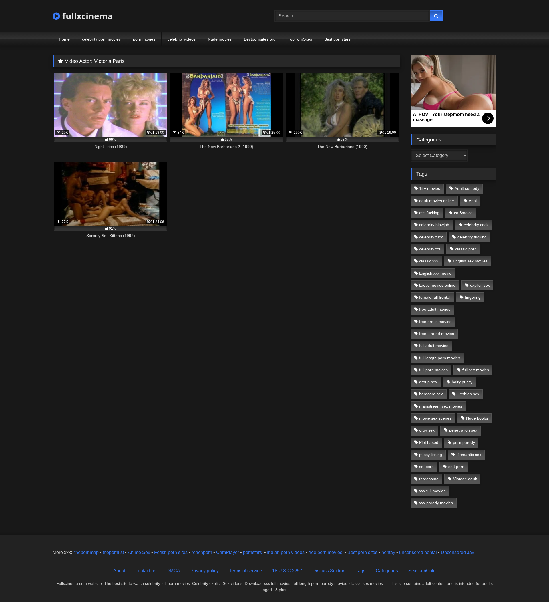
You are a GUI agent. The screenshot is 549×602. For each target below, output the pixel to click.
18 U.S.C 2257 (287, 570)
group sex (428, 382)
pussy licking (430, 454)
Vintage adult (465, 479)
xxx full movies (432, 491)
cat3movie (463, 212)
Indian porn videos (286, 552)
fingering (473, 297)
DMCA (173, 570)
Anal (473, 200)
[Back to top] (531, 585)
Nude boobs (477, 418)
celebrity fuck (431, 237)
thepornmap (86, 552)
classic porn (466, 249)
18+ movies (429, 188)
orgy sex (427, 430)
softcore (426, 466)
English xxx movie (435, 273)
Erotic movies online (437, 285)
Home (64, 39)
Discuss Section (329, 570)
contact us (146, 570)
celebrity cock (476, 224)
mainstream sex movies (440, 406)
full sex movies (475, 370)
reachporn (202, 552)
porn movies (144, 39)
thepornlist (114, 552)
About (119, 570)
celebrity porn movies (101, 39)
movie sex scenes (435, 418)
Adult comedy (467, 188)
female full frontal (434, 297)
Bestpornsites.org (260, 39)
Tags (360, 570)
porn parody (464, 442)
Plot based (428, 442)
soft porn (456, 466)
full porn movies (433, 370)
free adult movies (434, 309)
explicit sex (480, 285)
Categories (387, 570)
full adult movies (433, 345)
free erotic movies (435, 321)
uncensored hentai (418, 552)
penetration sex (463, 430)
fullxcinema (86, 16)
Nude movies (220, 39)
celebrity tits (430, 249)
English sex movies (470, 261)
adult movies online (436, 200)
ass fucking (429, 212)
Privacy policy (204, 570)
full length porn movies (439, 358)
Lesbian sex (468, 394)
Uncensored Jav (457, 552)
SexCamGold (422, 570)
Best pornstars (337, 39)
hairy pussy (462, 382)
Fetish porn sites (171, 552)
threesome (429, 479)
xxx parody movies (436, 503)
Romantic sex (469, 454)
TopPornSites (300, 39)
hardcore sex (431, 394)
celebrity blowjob (434, 224)
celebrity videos (182, 39)
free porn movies (325, 552)
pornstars (252, 552)
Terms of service (245, 570)
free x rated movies (436, 333)
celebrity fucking (472, 237)
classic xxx (428, 261)
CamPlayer (227, 552)
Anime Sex (139, 552)
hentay (388, 552)
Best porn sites (362, 552)
